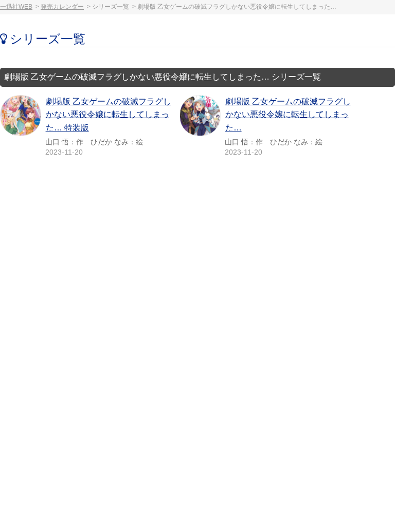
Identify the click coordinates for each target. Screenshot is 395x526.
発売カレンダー (62, 6)
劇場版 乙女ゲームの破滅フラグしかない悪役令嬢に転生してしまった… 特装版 (108, 114)
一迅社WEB (16, 6)
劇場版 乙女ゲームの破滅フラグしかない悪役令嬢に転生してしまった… (288, 114)
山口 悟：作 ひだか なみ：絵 (94, 142)
